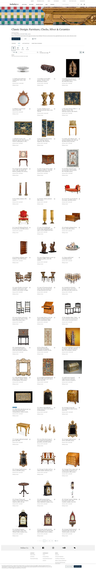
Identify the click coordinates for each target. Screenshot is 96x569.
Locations (32, 556)
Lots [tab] (19, 43)
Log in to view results (16, 38)
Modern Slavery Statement (60, 560)
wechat (74, 548)
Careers (44, 560)
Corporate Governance (47, 558)
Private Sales (39, 4)
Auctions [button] (24, 4)
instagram (53, 548)
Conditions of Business (60, 558)
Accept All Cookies (77, 566)
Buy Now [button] (31, 4)
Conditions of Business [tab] (37, 43)
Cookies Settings (69, 566)
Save (25, 38)
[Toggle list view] (83, 52)
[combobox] (70, 4)
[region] (48, 566)
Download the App (34, 558)
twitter (33, 548)
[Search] (37, 52)
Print (35, 38)
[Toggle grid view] (81, 52)
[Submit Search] (78, 4)
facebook (43, 548)
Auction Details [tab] (25, 43)
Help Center (32, 554)
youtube (64, 548)
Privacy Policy (46, 556)
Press (44, 554)
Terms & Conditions (59, 556)
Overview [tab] (14, 43)
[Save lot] (30, 79)
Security (57, 554)
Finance (52, 4)
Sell (47, 4)
